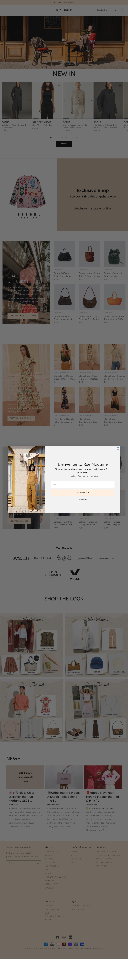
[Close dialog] (118, 448)
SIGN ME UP (83, 493)
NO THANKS (82, 499)
